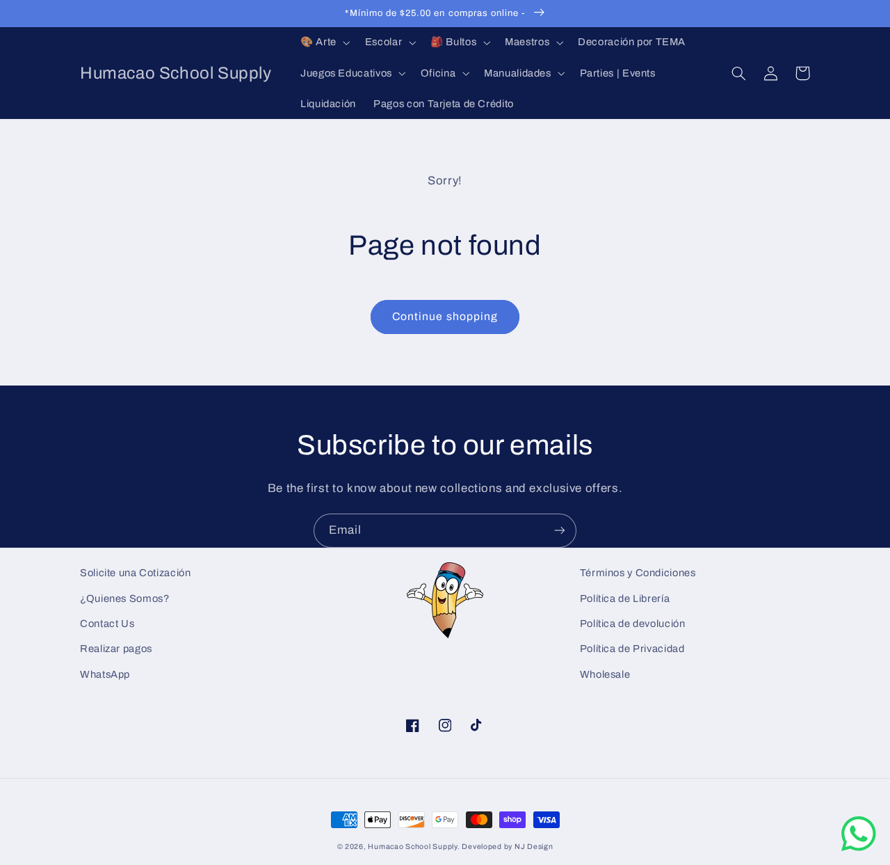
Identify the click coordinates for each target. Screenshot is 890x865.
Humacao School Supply (412, 846)
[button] (323, 42)
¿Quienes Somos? (124, 598)
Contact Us (107, 623)
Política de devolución (633, 623)
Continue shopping (445, 316)
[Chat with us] (858, 848)
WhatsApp (105, 674)
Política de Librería (625, 598)
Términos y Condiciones (638, 572)
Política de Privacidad (632, 648)
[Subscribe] (560, 531)
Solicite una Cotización (135, 572)
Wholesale (605, 674)
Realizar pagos (116, 648)
